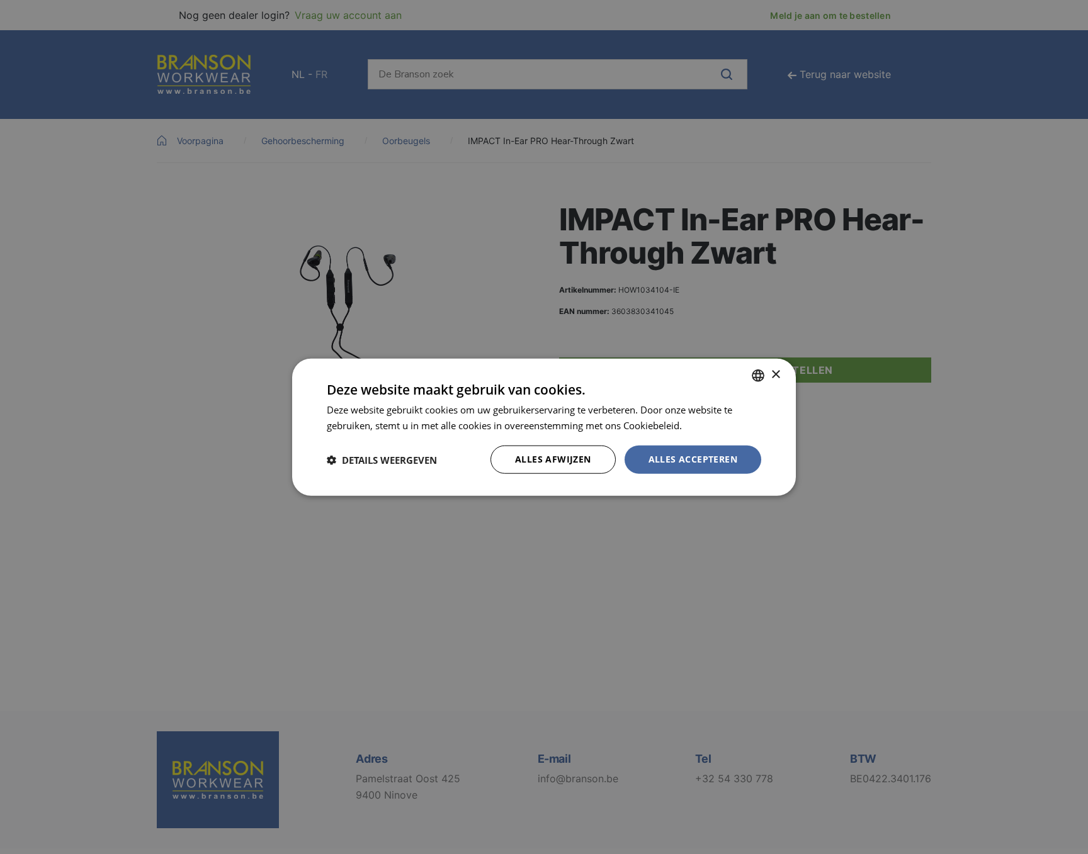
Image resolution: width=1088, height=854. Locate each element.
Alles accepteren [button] (693, 459)
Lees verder (709, 425)
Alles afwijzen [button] (553, 459)
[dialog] (544, 427)
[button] (382, 459)
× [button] (775, 374)
